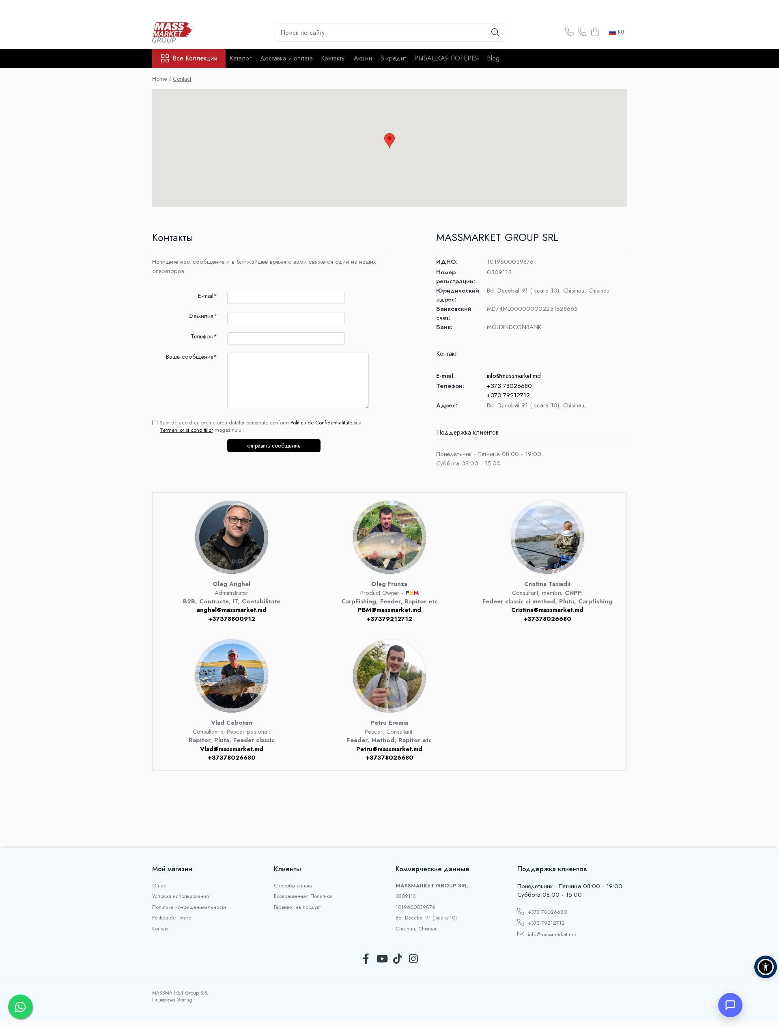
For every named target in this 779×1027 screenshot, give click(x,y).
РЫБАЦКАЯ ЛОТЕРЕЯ (446, 58)
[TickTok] (397, 959)
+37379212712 (389, 618)
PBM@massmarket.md (389, 609)
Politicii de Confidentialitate (321, 422)
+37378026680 (547, 618)
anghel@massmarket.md (232, 609)
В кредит (393, 58)
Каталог (241, 58)
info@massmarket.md (514, 375)
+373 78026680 (509, 385)
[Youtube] (381, 959)
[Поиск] (495, 33)
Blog (493, 58)
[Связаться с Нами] (569, 32)
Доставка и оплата (286, 58)
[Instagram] (413, 959)
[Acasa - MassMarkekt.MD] (192, 32)
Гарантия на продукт (297, 907)
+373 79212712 (508, 395)
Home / (161, 79)
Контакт (160, 928)
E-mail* (207, 296)
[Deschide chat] (730, 1005)
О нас (159, 885)
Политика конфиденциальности (189, 907)
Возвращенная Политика (303, 896)
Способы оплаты (293, 885)
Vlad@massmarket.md (231, 749)
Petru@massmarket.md (389, 749)
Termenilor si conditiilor (186, 430)
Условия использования (180, 896)
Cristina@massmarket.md (547, 609)
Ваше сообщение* (191, 357)
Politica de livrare (171, 918)
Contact (182, 79)
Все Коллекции (194, 58)
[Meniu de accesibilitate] (765, 967)
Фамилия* (202, 316)
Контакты (333, 58)
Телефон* (204, 336)
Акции (363, 58)
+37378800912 (231, 618)
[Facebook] (366, 959)
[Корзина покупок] (594, 32)
